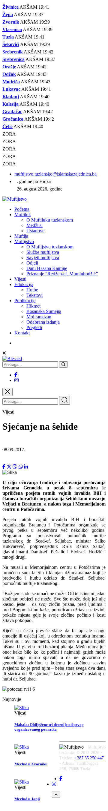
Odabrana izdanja (43, 322)
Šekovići (10, 44)
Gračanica (12, 119)
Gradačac (12, 111)
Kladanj (10, 96)
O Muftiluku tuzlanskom (49, 219)
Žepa (7, 14)
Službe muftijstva (42, 252)
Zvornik (10, 21)
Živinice (10, 7)
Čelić (7, 126)
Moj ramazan (38, 316)
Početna (21, 209)
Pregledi (34, 327)
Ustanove (35, 230)
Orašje (9, 66)
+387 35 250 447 (89, 758)
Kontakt (22, 332)
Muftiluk (22, 214)
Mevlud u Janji (27, 799)
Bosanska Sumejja (43, 311)
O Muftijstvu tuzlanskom (50, 246)
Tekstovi (34, 295)
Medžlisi (34, 225)
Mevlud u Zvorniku (30, 764)
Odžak (9, 74)
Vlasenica (12, 29)
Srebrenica (13, 59)
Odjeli (32, 262)
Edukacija (23, 284)
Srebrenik (12, 51)
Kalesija (10, 104)
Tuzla (8, 36)
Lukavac (11, 89)
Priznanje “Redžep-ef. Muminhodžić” (62, 273)
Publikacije (24, 300)
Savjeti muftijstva (42, 257)
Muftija (21, 236)
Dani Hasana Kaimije (46, 268)
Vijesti (20, 279)
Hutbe (32, 289)
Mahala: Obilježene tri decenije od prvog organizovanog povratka (49, 727)
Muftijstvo (24, 241)
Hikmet (33, 305)
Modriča (11, 81)
